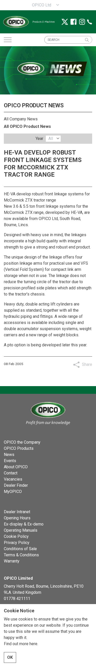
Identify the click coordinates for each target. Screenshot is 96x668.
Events (10, 460)
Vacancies (13, 479)
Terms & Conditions (21, 554)
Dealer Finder (16, 485)
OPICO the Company (22, 442)
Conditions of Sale (20, 548)
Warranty (11, 561)
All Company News (21, 119)
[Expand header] (7, 39)
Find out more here (20, 643)
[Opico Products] (29, 21)
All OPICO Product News (27, 126)
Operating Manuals (20, 530)
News (9, 454)
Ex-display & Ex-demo (24, 524)
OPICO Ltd (41, 5)
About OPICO (16, 466)
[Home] (48, 413)
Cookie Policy (16, 536)
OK (10, 657)
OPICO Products (19, 448)
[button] (87, 39)
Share (87, 364)
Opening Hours (17, 518)
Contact (10, 473)
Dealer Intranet (17, 511)
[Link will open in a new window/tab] (64, 21)
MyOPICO (13, 491)
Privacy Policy (16, 542)
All (50, 138)
